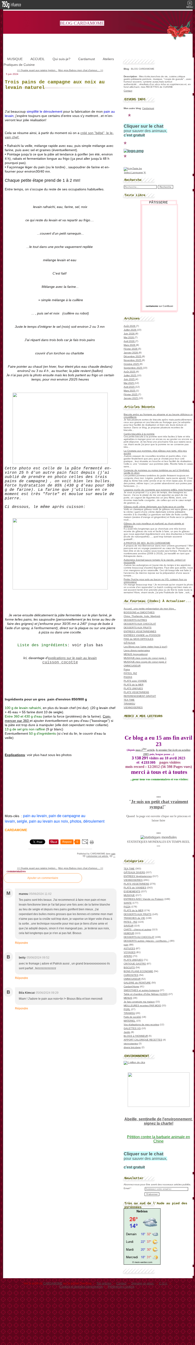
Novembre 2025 (133, 360)
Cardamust (86, 59)
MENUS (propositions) (136, 654)
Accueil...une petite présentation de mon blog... (150, 608)
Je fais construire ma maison (139, 1001)
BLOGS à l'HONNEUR (136, 1036)
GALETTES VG (132, 1028)
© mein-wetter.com (142, 1262)
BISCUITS (129, 967)
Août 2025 (130, 371)
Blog (126, 68)
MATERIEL (130, 1020)
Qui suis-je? (61, 59)
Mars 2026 (130, 345)
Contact (128, 90)
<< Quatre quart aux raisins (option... (37, 70)
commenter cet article (97, 856)
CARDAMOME (52, 1283)
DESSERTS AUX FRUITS (137, 627)
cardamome (152, 306)
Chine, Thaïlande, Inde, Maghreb (142, 616)
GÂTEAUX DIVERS (134, 872)
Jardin (127, 1032)
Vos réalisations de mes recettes (141, 1024)
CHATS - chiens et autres (137, 929)
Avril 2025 (129, 387)
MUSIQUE (15, 59)
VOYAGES (130, 952)
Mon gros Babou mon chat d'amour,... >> (80, 70)
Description (131, 76)
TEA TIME (129, 700)
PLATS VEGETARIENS (136, 692)
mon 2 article (145, 750)
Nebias (142, 1211)
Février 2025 (131, 394)
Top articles (104, 1283)
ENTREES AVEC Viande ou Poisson (144, 899)
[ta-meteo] (142, 1259)
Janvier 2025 (131, 398)
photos (75, 821)
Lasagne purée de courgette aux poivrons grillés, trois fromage (158, 489)
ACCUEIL (37, 59)
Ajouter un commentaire (42, 878)
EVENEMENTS (132, 891)
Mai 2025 (129, 383)
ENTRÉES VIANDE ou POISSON (142, 635)
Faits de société (132, 1017)
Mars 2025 (130, 390)
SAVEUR (128, 925)
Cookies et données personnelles (81, 1286)
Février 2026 (131, 348)
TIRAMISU (129, 703)
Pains (127, 669)
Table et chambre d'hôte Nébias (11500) (146, 994)
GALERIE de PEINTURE (137, 982)
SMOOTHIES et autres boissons (141, 990)
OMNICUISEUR (132, 665)
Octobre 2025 (132, 364)
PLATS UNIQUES (133, 688)
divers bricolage (132, 1047)
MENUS (128, 998)
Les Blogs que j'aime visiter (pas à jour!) (145, 646)
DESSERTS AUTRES (135, 620)
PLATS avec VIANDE (135, 681)
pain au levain (35, 815)
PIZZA (127, 906)
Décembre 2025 (133, 356)
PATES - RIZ (130, 922)
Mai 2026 (129, 337)
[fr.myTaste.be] (133, 168)
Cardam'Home (131, 986)
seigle (22, 821)
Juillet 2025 (130, 375)
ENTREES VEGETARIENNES (140, 631)
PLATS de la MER (133, 684)
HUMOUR (129, 933)
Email (127, 1188)
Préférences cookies (121, 1286)
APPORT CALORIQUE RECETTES (143, 1039)
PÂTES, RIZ (130, 673)
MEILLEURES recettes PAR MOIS (142, 1005)
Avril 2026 (129, 341)
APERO (128, 956)
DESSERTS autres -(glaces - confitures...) (146, 941)
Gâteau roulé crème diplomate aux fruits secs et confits (154, 506)
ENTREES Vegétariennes (138, 876)
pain (113, 854)
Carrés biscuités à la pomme (139, 434)
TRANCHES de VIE (134, 918)
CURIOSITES (131, 975)
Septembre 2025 (133, 367)
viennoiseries (131, 1043)
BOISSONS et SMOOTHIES (139, 612)
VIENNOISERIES (133, 707)
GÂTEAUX (129, 642)
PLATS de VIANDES (135, 887)
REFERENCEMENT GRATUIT (140, 696)
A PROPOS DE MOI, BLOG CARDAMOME (147, 543)
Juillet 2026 (130, 329)
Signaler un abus (142, 1283)
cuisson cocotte (60, 662)
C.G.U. (163, 1283)
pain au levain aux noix (48, 821)
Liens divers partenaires (137, 650)
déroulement (93, 821)
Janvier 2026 (131, 352)
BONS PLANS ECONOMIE (138, 971)
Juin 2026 (129, 333)
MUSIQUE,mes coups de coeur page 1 (145, 658)
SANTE (128, 902)
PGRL (127, 1009)
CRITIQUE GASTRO (135, 963)
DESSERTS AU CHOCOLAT (139, 937)
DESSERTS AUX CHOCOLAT (140, 623)
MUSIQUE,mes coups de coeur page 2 (145, 661)
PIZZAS (128, 677)
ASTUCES (129, 948)
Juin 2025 (129, 379)
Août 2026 (130, 326)
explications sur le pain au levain (72, 658)
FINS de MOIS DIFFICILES (138, 639)
